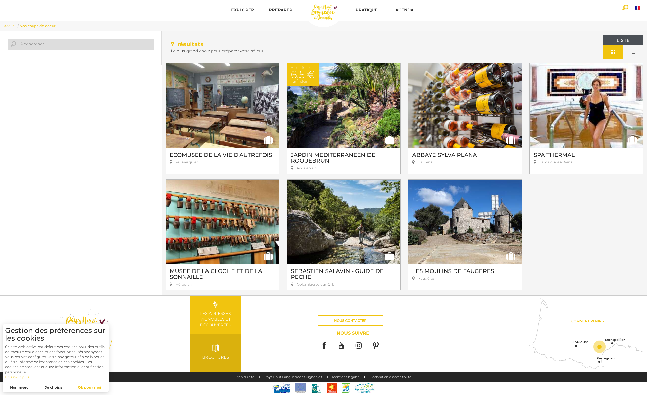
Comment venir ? (588, 321)
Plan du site (245, 377)
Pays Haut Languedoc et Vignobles (293, 377)
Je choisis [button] (53, 387)
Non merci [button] (19, 387)
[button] (243, 10)
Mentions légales (345, 377)
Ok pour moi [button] (89, 387)
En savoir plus (17, 377)
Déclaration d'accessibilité (390, 377)
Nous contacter (350, 321)
